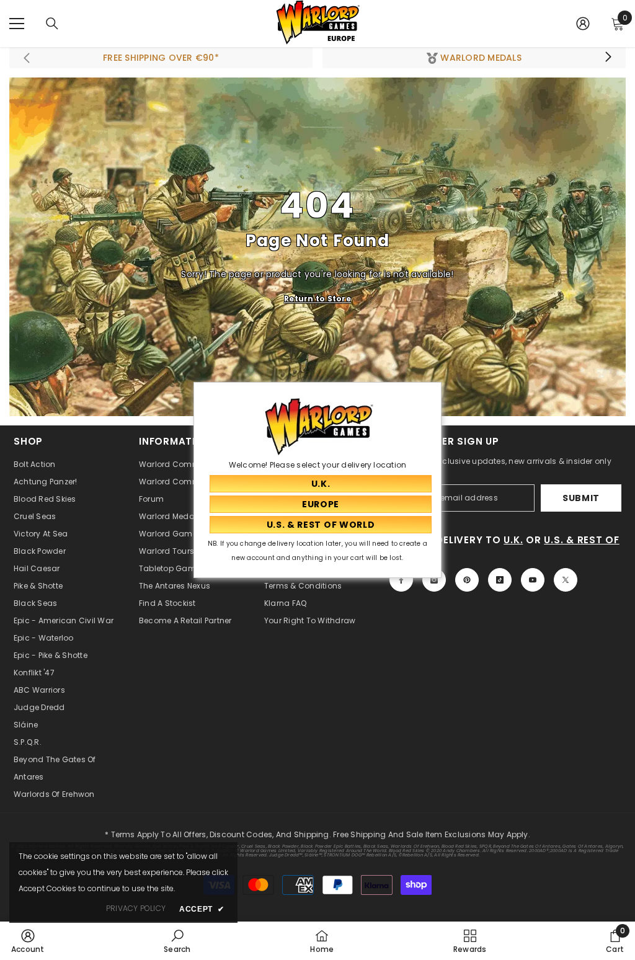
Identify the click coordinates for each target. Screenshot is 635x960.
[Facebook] (401, 580)
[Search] (52, 23)
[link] (28, 941)
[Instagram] (434, 580)
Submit (581, 498)
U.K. (513, 539)
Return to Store (317, 298)
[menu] (16, 23)
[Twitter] (565, 580)
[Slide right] (608, 58)
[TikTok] (500, 580)
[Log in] (583, 24)
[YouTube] (532, 580)
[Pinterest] (467, 580)
